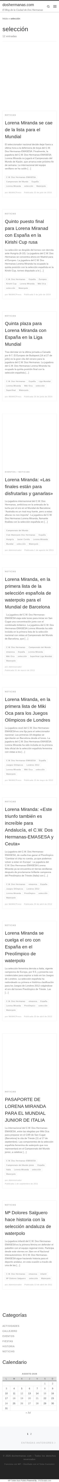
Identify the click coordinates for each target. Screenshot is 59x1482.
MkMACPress (15, 192)
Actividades (10, 1326)
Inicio (5, 18)
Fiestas (7, 1341)
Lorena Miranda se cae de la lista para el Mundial (29, 129)
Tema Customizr (47, 1464)
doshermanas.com (22, 1456)
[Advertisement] (29, 78)
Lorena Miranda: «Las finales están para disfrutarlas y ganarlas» (29, 486)
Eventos (8, 1336)
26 (21, 1403)
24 (6, 1403)
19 (21, 1398)
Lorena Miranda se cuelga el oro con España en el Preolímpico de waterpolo (24, 947)
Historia (8, 1346)
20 (29, 1398)
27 (29, 1403)
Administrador (15, 550)
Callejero (9, 1331)
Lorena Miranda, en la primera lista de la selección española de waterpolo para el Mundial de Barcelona (28, 593)
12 (21, 1393)
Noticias (8, 1351)
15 (45, 1393)
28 (37, 1403)
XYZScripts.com (44, 1481)
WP (19, 1464)
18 (14, 1398)
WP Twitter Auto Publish (17, 1481)
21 (37, 1398)
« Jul (28, 1412)
